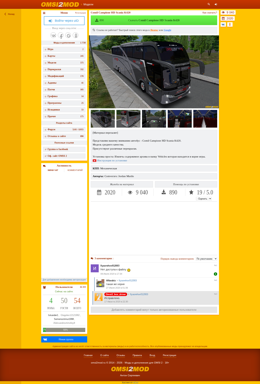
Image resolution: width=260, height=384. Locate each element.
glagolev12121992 (70, 315)
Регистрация (80, 13)
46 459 (83, 287)
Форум (65, 129)
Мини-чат (53, 170)
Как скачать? (210, 12)
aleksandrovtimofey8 (64, 323)
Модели (65, 62)
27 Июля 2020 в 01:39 (117, 288)
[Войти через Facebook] (60, 35)
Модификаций (65, 76)
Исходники (65, 109)
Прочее (65, 116)
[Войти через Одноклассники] (75, 35)
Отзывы (121, 355)
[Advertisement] (154, 228)
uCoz (135, 382)
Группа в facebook (58, 149)
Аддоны (65, 82)
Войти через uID (67, 20)
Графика (65, 96)
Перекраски (65, 69)
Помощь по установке (186, 184)
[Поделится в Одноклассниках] (230, 24)
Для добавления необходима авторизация (64, 280)
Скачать (140, 20)
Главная (88, 355)
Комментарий (75, 170)
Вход (152, 355)
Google (167, 30)
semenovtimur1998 (64, 319)
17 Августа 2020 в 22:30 (116, 301)
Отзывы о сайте (65, 136)
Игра (65, 49)
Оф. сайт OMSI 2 (57, 156)
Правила (137, 355)
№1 (215, 265)
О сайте (104, 355)
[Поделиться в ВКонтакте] (223, 24)
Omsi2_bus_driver (116, 294)
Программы (65, 103)
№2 (215, 280)
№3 (215, 294)
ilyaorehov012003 (109, 265)
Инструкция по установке (112, 160)
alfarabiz (111, 280)
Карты (65, 56)
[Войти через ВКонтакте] (53, 35)
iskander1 (53, 315)
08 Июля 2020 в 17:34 (111, 274)
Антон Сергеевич (130, 375)
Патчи (65, 89)
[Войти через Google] (68, 35)
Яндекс (154, 30)
